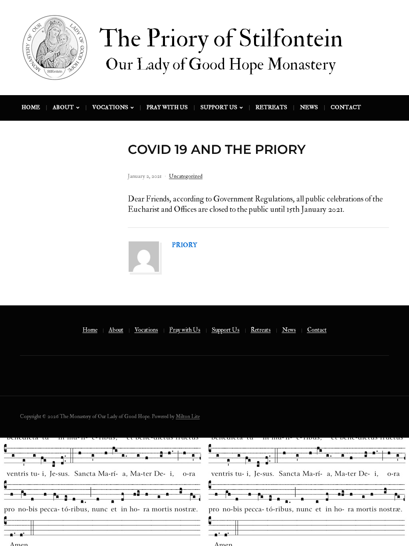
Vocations (110, 107)
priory (184, 245)
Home (31, 107)
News (309, 107)
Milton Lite (188, 416)
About (63, 107)
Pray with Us (167, 107)
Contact (346, 107)
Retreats (271, 107)
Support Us (219, 107)
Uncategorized (186, 176)
